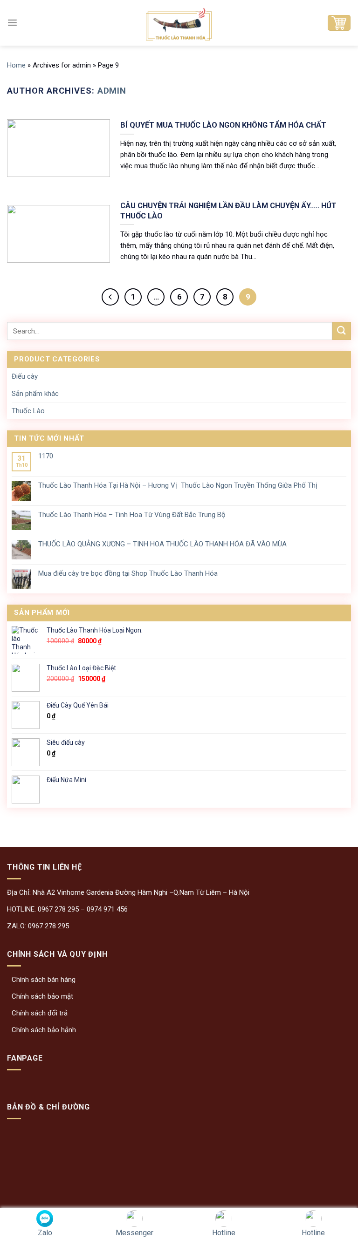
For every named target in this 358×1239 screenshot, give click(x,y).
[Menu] (12, 23)
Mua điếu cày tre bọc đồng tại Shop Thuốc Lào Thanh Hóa (128, 573)
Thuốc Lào (28, 411)
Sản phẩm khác (35, 393)
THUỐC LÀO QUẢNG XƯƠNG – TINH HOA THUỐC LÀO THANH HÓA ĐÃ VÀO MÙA (162, 544)
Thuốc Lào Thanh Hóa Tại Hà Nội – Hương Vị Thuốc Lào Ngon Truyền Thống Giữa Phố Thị (177, 485)
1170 (45, 456)
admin (112, 90)
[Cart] (339, 23)
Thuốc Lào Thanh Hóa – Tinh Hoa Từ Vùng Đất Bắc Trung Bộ (132, 515)
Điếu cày (25, 376)
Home (16, 65)
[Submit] (341, 331)
